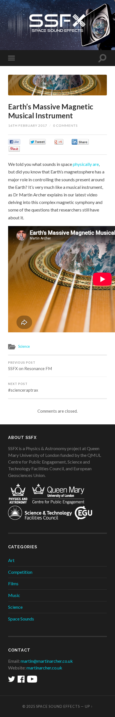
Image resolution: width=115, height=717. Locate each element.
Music (14, 595)
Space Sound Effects (58, 706)
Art (11, 560)
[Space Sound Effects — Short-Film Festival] (57, 24)
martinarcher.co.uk (44, 667)
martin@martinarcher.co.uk (47, 661)
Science (24, 346)
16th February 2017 (27, 125)
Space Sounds (21, 618)
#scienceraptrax (23, 387)
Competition (20, 572)
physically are (86, 164)
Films (13, 583)
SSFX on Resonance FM (30, 366)
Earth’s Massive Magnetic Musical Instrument (50, 111)
